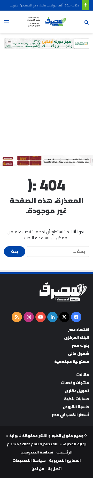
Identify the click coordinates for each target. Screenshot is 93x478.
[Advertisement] (46, 105)
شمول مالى (78, 353)
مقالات (82, 374)
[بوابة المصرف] (46, 22)
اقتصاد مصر (78, 329)
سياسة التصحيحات (29, 460)
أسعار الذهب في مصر (70, 414)
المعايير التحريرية (65, 460)
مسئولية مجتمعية (71, 361)
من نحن (38, 468)
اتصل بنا (55, 468)
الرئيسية (64, 452)
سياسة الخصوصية (36, 452)
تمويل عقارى (77, 390)
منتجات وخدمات (75, 382)
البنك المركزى (76, 337)
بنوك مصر (80, 345)
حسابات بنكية (76, 398)
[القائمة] (6, 24)
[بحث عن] (86, 24)
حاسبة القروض (76, 406)
